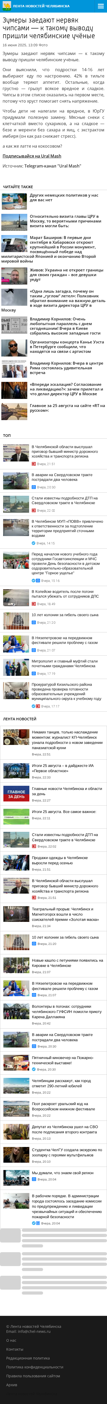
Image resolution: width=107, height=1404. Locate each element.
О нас (11, 1340)
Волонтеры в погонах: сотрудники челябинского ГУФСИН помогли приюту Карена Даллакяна (67, 1011)
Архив (11, 1384)
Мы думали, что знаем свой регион (62, 1173)
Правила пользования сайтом (33, 1375)
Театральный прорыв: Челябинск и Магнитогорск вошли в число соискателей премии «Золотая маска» (65, 914)
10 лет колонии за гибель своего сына (65, 615)
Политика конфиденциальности (34, 1366)
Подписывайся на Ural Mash (32, 156)
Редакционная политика (28, 1358)
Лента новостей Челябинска (31, 1393)
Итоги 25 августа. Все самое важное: (64, 812)
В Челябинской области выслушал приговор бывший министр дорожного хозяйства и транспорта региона (65, 451)
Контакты (14, 1349)
